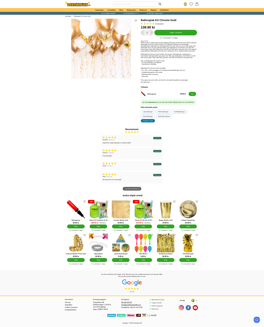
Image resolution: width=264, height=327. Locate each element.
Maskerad (143, 10)
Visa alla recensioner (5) (132, 189)
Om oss (68, 302)
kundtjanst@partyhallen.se (131, 305)
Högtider (153, 10)
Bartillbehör (164, 10)
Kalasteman (99, 10)
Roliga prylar (131, 10)
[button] (185, 4)
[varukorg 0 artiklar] (197, 4)
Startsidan (68, 16)
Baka (121, 10)
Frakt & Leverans (71, 307)
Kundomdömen (70, 310)
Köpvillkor (68, 305)
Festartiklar (112, 10)
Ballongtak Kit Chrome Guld (82, 16)
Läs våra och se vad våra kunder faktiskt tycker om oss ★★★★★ (168, 102)
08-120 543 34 (126, 302)
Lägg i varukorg (176, 32)
